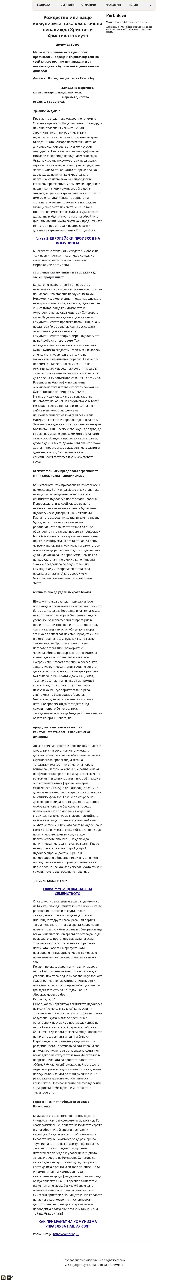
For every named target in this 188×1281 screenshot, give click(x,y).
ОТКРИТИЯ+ (88, 4)
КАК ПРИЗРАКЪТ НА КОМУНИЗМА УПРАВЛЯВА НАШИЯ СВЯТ (68, 1223)
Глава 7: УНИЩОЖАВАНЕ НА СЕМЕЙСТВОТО (67, 891)
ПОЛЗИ (133, 4)
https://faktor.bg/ (65, 1234)
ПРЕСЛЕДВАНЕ (113, 4)
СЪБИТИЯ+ (67, 4)
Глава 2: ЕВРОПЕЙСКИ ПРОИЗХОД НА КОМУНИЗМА (67, 240)
